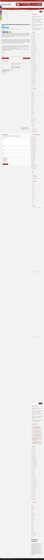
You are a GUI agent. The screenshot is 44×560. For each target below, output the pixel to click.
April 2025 (33, 474)
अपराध (33, 90)
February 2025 (34, 63)
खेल (32, 96)
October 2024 (34, 69)
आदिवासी (33, 93)
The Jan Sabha (6, 4)
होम (32, 183)
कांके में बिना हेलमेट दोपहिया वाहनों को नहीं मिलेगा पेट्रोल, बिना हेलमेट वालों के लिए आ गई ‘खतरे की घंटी (37, 442)
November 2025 (34, 463)
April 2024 (33, 493)
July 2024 (33, 74)
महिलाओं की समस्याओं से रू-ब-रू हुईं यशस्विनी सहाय (27, 58)
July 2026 (33, 36)
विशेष (32, 115)
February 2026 (34, 458)
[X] (4, 32)
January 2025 (34, 64)
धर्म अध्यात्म (33, 104)
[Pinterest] (7, 32)
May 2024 (33, 77)
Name (4, 146)
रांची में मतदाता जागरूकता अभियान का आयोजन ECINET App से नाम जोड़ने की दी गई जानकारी (37, 25)
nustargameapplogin (35, 441)
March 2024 (33, 80)
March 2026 (33, 42)
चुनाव (2, 27)
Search (41, 403)
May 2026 (33, 39)
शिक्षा (32, 117)
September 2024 (34, 485)
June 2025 (33, 56)
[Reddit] (1, 9)
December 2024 (34, 66)
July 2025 (33, 55)
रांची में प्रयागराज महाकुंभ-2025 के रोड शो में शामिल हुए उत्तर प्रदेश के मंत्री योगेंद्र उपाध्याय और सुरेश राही (6, 70)
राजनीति (7, 27)
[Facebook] (2, 32)
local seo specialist (34, 437)
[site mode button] (40, 8)
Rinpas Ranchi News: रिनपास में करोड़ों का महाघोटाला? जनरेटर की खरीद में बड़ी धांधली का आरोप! (36, 427)
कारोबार (33, 95)
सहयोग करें (14, 0)
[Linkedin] (6, 32)
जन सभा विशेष (33, 146)
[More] (11, 32)
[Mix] (1, 16)
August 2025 (34, 53)
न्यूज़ (32, 106)
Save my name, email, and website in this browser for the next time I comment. (5, 159)
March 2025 (33, 61)
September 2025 (34, 466)
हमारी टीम (19, 0)
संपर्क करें (16, 0)
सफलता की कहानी (34, 165)
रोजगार (33, 114)
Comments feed (34, 130)
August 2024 (34, 72)
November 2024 (34, 482)
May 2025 (33, 58)
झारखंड (33, 101)
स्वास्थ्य (33, 122)
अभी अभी (33, 138)
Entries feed (34, 128)
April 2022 (33, 85)
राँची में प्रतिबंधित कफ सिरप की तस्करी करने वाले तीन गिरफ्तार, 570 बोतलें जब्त (37, 29)
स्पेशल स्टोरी (33, 120)
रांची (32, 157)
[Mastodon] (1, 14)
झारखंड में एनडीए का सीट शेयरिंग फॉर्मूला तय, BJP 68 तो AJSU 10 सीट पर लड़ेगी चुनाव (15, 67)
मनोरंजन (33, 154)
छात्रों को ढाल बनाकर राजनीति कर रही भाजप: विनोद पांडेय (37, 22)
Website (4, 153)
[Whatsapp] (9, 32)
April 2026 (33, 455)
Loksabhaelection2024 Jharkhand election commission (16, 56)
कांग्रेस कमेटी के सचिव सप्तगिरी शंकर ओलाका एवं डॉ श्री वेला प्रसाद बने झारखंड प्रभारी (37, 438)
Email (4, 149)
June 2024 (33, 490)
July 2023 (33, 82)
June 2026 (33, 37)
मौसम (32, 109)
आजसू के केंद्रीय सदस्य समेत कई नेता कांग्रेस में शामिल (37, 17)
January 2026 (34, 45)
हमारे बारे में (11, 0)
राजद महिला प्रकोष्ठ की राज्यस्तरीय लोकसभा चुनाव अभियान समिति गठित (6, 58)
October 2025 (34, 50)
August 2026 (34, 34)
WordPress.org (34, 178)
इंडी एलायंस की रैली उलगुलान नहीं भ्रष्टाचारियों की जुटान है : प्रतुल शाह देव (25, 128)
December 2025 (34, 47)
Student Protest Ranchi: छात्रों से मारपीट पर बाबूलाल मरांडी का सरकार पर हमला (37, 20)
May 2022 (33, 498)
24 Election (6, 56)
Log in (22, 0)
